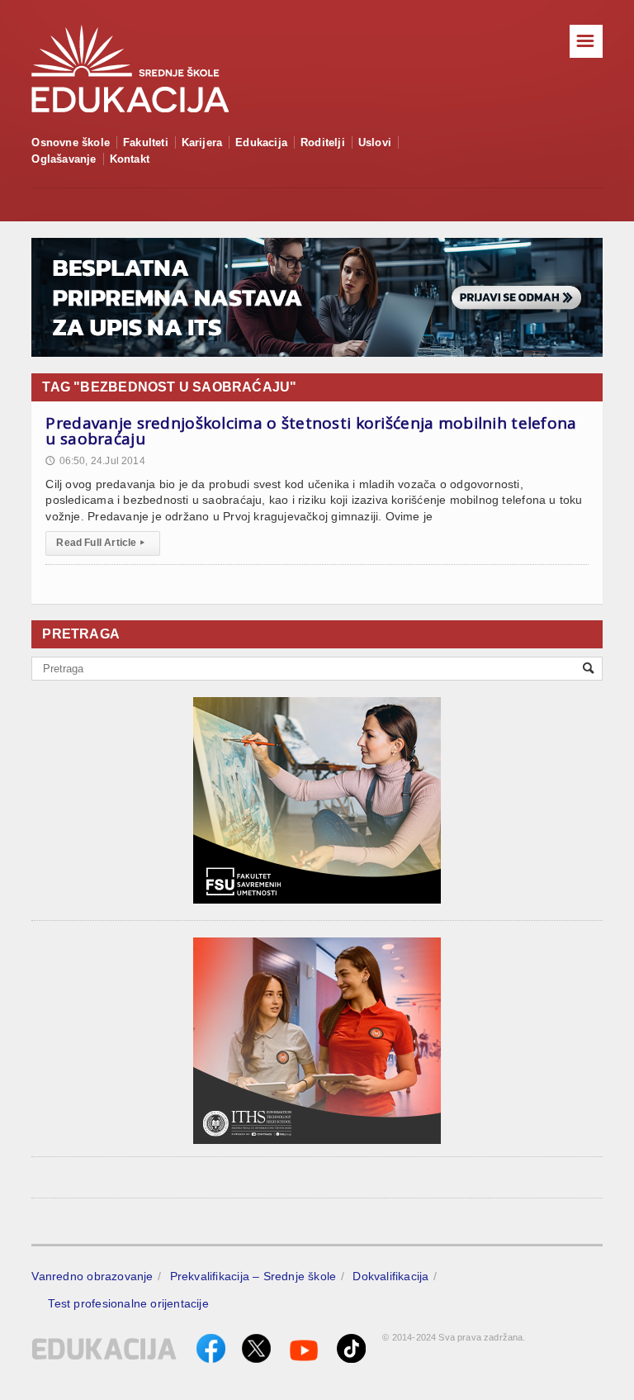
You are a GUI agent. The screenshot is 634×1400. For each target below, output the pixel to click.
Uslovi (374, 142)
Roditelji (322, 142)
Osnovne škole (70, 142)
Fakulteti (145, 142)
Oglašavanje (63, 159)
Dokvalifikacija (390, 1276)
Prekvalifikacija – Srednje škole (253, 1276)
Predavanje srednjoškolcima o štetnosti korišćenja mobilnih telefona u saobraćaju (310, 431)
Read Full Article (100, 542)
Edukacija (261, 142)
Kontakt (129, 159)
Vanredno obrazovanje (92, 1276)
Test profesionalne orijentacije (128, 1303)
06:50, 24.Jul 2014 (94, 461)
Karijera (202, 142)
